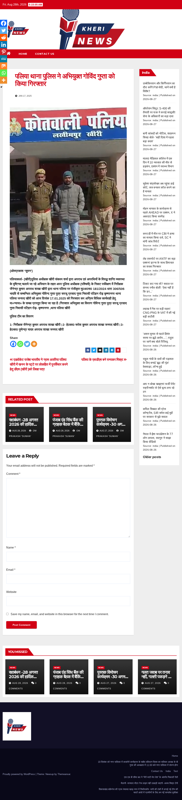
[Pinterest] (3, 51)
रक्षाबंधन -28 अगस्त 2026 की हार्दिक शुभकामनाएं (23, 424)
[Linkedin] (3, 44)
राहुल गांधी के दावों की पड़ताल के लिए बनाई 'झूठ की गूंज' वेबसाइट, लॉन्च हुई (158, 362)
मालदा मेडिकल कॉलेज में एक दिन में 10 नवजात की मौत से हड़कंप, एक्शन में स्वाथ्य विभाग (158, 162)
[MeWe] (3, 58)
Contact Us (44, 53)
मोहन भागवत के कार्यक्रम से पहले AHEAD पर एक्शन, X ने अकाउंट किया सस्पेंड (159, 212)
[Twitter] (27, 344)
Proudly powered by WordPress (19, 774)
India (168, 771)
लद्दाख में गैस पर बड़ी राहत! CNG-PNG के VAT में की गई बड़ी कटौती (159, 312)
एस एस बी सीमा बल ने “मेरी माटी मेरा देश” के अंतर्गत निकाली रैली (151, 777)
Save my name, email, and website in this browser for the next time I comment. (60, 614)
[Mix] (3, 65)
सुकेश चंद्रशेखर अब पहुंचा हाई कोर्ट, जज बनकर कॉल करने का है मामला (159, 187)
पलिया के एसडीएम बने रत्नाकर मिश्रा (102, 359)
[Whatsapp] (20, 344)
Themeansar (64, 774)
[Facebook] (13, 344)
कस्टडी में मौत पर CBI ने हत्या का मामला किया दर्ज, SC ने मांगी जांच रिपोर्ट (158, 237)
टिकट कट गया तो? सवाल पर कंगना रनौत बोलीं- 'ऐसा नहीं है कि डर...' (158, 287)
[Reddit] (3, 37)
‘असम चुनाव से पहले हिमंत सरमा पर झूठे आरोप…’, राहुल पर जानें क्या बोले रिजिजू (158, 337)
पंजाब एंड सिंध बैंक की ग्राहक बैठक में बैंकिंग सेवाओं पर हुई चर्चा (68, 424)
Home (23, 53)
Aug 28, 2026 (20, 683)
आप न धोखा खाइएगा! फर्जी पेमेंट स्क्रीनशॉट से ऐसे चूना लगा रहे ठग (159, 387)
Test (175, 771)
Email (10, 569)
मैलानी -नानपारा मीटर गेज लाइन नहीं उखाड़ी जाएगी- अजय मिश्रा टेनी (149, 783)
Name (11, 547)
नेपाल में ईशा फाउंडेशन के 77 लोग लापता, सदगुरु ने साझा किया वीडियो (158, 438)
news (12, 415)
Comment (13, 473)
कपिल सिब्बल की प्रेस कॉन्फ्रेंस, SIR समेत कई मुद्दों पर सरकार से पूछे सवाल (158, 412)
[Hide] (1, 87)
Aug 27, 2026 (108, 683)
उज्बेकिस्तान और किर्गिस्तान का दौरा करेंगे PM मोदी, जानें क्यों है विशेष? (159, 87)
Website (11, 591)
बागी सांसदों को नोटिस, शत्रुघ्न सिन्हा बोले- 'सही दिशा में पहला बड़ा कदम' (159, 137)
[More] (34, 344)
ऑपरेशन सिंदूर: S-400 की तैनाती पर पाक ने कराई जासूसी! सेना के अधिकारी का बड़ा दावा (159, 112)
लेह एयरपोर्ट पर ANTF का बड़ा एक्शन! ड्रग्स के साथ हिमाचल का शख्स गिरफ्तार (159, 262)
